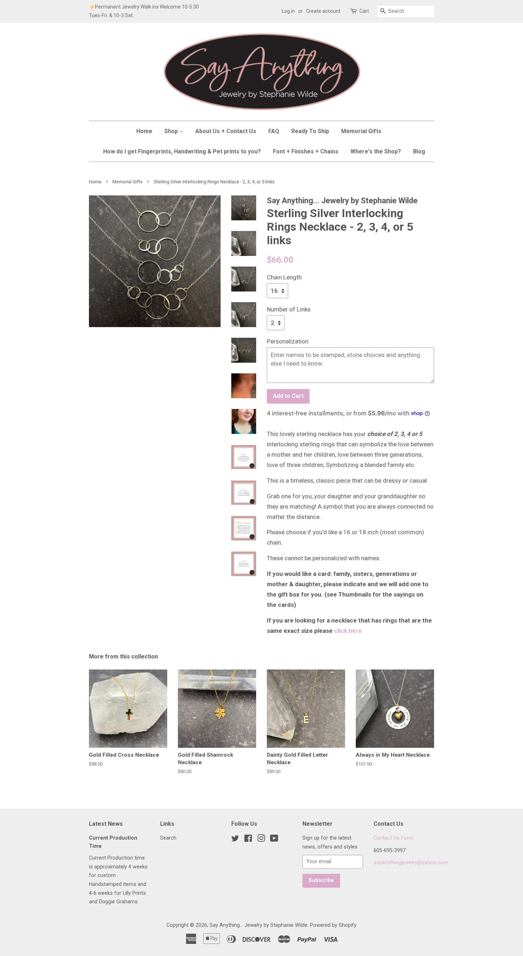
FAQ (273, 131)
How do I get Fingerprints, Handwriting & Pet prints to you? (182, 151)
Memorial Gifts (361, 131)
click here (348, 630)
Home (144, 131)
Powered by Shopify (333, 925)
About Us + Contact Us (225, 131)
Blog (419, 151)
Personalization (287, 341)
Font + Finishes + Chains (305, 151)
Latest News (106, 823)
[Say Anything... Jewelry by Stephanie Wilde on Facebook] (248, 840)
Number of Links (289, 309)
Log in (288, 11)
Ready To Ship (310, 131)
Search (168, 838)
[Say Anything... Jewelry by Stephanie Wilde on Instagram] (261, 840)
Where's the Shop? (375, 151)
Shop (171, 131)
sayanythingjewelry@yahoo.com (411, 863)
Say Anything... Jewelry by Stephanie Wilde (258, 925)
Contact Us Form (393, 838)
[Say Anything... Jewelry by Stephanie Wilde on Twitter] (235, 840)
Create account (323, 11)
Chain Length (284, 277)
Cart (364, 11)
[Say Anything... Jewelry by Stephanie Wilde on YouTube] (274, 840)
